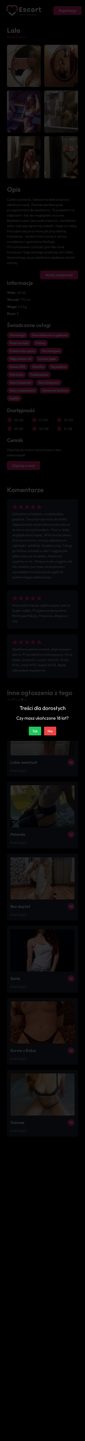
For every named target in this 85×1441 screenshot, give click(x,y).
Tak (35, 731)
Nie (50, 731)
